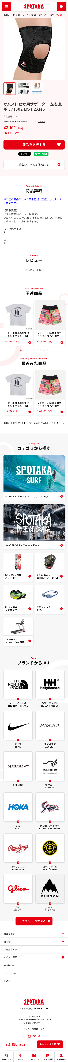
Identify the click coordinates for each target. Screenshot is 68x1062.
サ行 (30, 423)
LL (5, 239)
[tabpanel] (18, 323)
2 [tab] (24, 350)
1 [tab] (21, 350)
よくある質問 (10, 957)
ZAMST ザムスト (41, 423)
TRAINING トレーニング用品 (23, 14)
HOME (6, 14)
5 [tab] (34, 350)
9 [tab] (47, 350)
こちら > (41, 121)
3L (5, 243)
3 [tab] (27, 350)
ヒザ (52, 14)
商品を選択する (34, 144)
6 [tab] (37, 350)
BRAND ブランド (18, 423)
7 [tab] (40, 350)
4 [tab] (31, 350)
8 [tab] (44, 350)
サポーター (43, 14)
